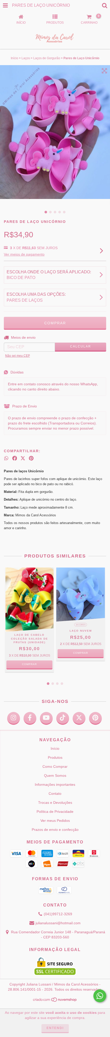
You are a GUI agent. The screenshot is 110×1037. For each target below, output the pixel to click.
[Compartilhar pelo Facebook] (14, 458)
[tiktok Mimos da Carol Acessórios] (62, 718)
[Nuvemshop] (55, 1001)
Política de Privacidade (55, 811)
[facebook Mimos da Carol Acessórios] (30, 718)
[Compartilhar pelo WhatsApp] (6, 458)
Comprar (29, 664)
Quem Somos (55, 775)
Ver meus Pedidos (55, 820)
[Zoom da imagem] (104, 70)
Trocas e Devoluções (55, 802)
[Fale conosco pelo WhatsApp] (99, 995)
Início (14, 58)
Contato (55, 793)
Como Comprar (55, 766)
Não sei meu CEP (17, 356)
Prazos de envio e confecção (55, 829)
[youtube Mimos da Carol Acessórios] (46, 718)
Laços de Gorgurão (46, 58)
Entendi (55, 1028)
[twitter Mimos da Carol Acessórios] (79, 718)
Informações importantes (55, 784)
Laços (25, 58)
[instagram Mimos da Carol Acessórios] (13, 718)
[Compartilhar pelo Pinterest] (31, 458)
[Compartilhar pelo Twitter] (22, 458)
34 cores (80, 625)
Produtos (55, 757)
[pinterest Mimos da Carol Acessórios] (95, 718)
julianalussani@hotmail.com (58, 923)
